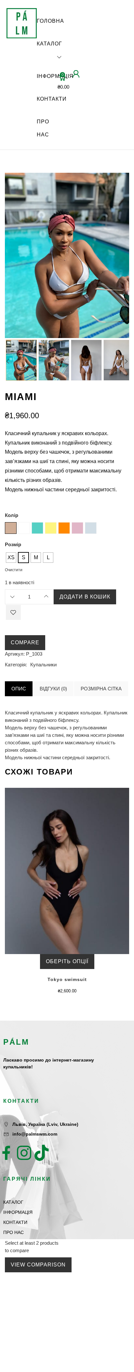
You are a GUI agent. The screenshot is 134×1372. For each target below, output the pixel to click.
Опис (18, 688)
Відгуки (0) (53, 688)
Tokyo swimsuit (67, 979)
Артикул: (15, 654)
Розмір (13, 544)
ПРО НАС (43, 128)
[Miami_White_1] (86, 360)
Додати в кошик (85, 596)
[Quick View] (60, 877)
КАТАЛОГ (49, 43)
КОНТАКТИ (52, 99)
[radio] (11, 557)
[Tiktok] (42, 1153)
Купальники (43, 664)
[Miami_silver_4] (53, 360)
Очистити (13, 570)
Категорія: (16, 664)
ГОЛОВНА (50, 21)
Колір (11, 515)
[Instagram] (24, 1153)
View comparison (38, 1264)
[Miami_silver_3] (21, 360)
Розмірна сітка (101, 688)
